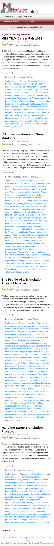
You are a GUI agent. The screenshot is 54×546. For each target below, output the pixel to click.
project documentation (21, 511)
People (8, 189)
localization (33, 107)
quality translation (12, 514)
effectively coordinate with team (35, 332)
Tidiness (8, 272)
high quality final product (29, 491)
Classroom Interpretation (15, 195)
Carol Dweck (41, 189)
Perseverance (11, 252)
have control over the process (24, 349)
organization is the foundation (17, 503)
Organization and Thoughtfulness (35, 246)
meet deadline (38, 497)
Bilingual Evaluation (36, 181)
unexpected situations (37, 520)
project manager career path (30, 391)
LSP (38, 241)
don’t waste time (40, 486)
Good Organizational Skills (34, 209)
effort (7, 204)
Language (9, 186)
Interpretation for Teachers (25, 232)
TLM (21, 124)
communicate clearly (13, 480)
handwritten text (11, 491)
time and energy (11, 517)
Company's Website (11, 22)
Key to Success (23, 363)
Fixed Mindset (19, 206)
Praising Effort (23, 252)
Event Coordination (35, 95)
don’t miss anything (25, 486)
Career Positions (41, 92)
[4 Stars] (10, 44)
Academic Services (19, 81)
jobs (7, 107)
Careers (23, 538)
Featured (15, 84)
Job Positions (31, 104)
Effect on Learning (24, 201)
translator (9, 417)
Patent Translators (41, 118)
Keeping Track (19, 235)
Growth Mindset (30, 212)
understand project (13, 420)
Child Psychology (12, 192)
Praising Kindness (37, 252)
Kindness (29, 235)
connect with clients (31, 480)
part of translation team (41, 383)
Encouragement (16, 204)
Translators (18, 127)
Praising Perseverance (14, 255)
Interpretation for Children (27, 229)
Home (4, 538)
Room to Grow (43, 261)
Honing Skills (28, 215)
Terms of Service (33, 538)
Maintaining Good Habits (15, 243)
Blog (33, 12)
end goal (24, 488)
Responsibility (30, 261)
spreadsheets (44, 514)
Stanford (44, 263)
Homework (18, 215)
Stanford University (13, 266)
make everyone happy (24, 372)
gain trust (9, 346)
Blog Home (29, 22)
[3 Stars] (7, 44)
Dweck (19, 198)
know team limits (12, 366)
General (23, 84)
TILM (46, 121)
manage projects (40, 372)
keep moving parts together (25, 360)
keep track (16, 494)
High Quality (42, 349)
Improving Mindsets (18, 223)
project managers (12, 121)
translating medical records (30, 517)
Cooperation (10, 198)
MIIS (7, 115)
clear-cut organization (30, 477)
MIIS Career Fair (16, 115)
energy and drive (36, 488)
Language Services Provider (24, 238)
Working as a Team (21, 272)
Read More (8, 73)
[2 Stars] (5, 44)
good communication (22, 346)
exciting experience (38, 334)
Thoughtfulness (39, 269)
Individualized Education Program (19, 226)
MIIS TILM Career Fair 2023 (22, 38)
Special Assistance (32, 263)
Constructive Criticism (35, 195)
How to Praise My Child (29, 218)
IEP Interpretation (31, 221)
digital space (41, 483)
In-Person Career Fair (38, 98)
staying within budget (33, 403)
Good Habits (17, 209)
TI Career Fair (38, 121)
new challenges (35, 380)
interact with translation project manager (29, 355)
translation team (42, 414)
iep (21, 221)
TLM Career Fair (31, 124)
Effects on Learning (40, 201)
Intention (37, 226)
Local (34, 84)
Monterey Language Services (32, 186)
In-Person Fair (23, 101)
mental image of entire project (17, 377)
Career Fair (43, 90)
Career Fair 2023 (12, 92)
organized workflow (21, 508)
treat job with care (21, 417)
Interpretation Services (41, 184)
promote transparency (24, 397)
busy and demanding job (34, 326)
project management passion (33, 389)
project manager (11, 391)
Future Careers (23, 98)
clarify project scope (20, 329)
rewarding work (42, 400)
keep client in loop (23, 357)
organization (28, 118)
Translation (20, 409)
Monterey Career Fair (13, 118)
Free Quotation (13, 538)
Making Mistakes (33, 243)
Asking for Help (28, 189)
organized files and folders (16, 505)
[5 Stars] (12, 44)
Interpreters (10, 104)
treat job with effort (36, 417)
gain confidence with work (36, 343)
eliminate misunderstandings (17, 334)
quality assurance (38, 511)
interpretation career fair (40, 101)
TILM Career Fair (12, 124)
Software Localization (23, 90)
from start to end (19, 340)
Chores (44, 192)
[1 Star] (3, 44)
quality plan (22, 400)
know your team (26, 366)
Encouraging (29, 204)
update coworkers (28, 522)
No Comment (9, 42)
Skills (7, 263)
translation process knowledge (27, 412)
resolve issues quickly (29, 514)
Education (42, 81)
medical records (24, 497)
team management (30, 406)
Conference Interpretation (15, 95)
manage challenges (42, 494)
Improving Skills (33, 223)
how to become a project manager (19, 352)
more (39, 27)
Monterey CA (37, 115)
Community (32, 81)
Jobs (29, 84)
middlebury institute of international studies (31, 110)
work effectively (43, 522)
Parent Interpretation (31, 249)
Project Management (30, 87)
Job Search (42, 104)
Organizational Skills (13, 249)
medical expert (11, 497)
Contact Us (27, 540)
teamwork (28, 269)
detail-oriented (34, 329)
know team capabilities (39, 363)
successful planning (13, 406)
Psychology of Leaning (14, 261)
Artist (20, 189)
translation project (20, 520)
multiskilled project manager (16, 380)
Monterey (27, 115)
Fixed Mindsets (32, 206)
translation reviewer (27, 414)
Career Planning (27, 92)
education (27, 198)
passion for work (12, 386)
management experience (15, 374)
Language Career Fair (19, 107)
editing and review (12, 488)
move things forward (38, 377)
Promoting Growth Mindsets (31, 258)
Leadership (41, 238)
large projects (27, 494)
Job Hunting (20, 104)
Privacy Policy (46, 538)
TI (31, 121)
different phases (28, 483)
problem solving (26, 386)
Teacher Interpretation (14, 269)
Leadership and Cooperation (17, 241)
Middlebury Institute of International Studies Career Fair (27, 112)
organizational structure (40, 503)
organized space (34, 505)
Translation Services (27, 323)
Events (8, 84)
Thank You (24, 121)
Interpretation (10, 229)
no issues (16, 383)
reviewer (31, 400)
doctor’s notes (11, 486)
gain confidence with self (15, 343)
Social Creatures (17, 263)
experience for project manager (18, 337)
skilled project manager (14, 403)
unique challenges (12, 522)
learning (33, 241)
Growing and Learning (14, 212)
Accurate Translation (32, 474)
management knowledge (37, 374)
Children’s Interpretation (30, 192)
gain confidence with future (38, 340)
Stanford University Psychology (34, 266)
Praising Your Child (32, 255)
